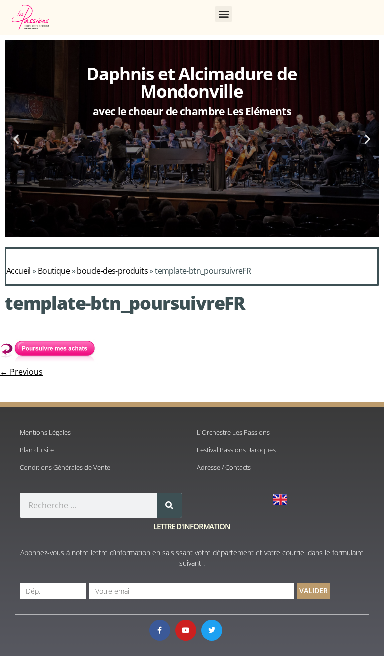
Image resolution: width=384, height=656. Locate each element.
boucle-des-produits (112, 271)
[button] (224, 14)
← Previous (21, 372)
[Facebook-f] (160, 630)
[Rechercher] (169, 505)
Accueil (18, 271)
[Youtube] (186, 630)
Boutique (54, 271)
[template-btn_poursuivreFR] (50, 361)
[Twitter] (212, 630)
